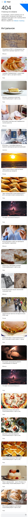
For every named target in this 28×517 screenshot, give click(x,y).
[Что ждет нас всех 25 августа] (14, 212)
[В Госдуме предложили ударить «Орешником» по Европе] (14, 356)
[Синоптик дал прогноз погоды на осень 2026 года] (14, 308)
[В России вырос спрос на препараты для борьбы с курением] (14, 236)
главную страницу (19, 20)
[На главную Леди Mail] (8, 2)
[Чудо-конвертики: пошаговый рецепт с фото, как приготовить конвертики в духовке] (14, 188)
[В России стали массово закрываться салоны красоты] (14, 116)
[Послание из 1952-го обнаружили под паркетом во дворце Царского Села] (14, 44)
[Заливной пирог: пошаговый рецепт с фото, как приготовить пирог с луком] (14, 332)
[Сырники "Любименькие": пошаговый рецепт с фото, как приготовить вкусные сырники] (14, 68)
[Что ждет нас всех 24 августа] (14, 380)
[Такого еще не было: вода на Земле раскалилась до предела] (14, 164)
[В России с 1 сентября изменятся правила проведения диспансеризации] (14, 140)
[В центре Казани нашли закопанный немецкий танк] (14, 284)
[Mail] (5, 2)
